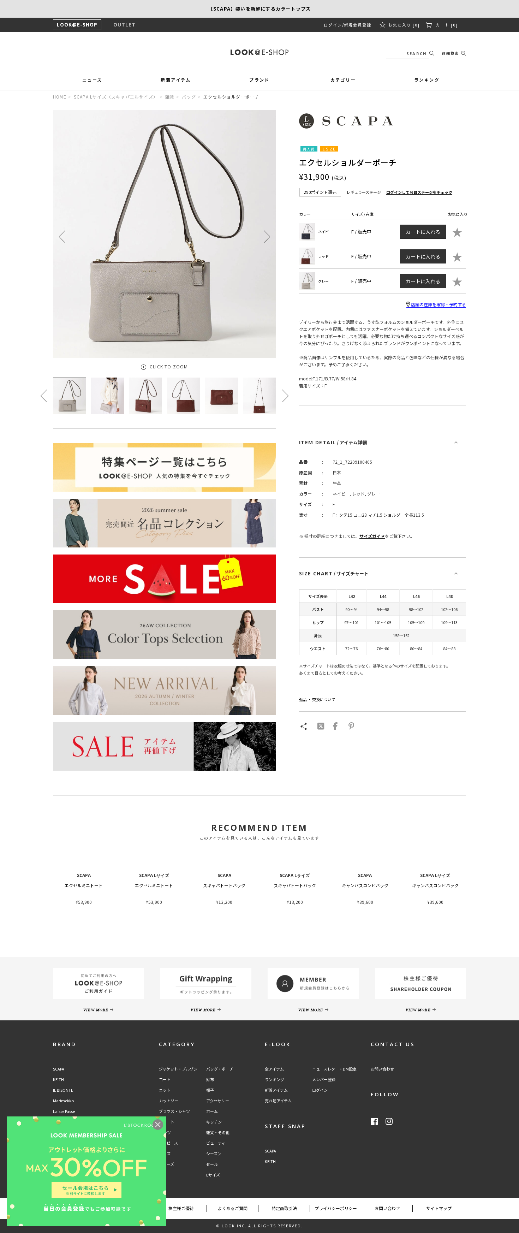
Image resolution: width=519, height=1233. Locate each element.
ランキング (274, 1079)
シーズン (213, 1154)
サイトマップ (439, 1208)
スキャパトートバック (224, 885)
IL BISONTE (63, 1090)
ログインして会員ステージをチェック (419, 192)
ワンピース (168, 1143)
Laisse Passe (64, 1111)
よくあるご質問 (232, 1208)
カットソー (168, 1101)
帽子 (210, 1090)
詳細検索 (450, 53)
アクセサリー (217, 1101)
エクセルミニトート (84, 885)
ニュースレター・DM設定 (334, 1069)
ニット (165, 1090)
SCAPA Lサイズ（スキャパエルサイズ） (116, 97)
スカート (166, 1122)
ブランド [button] (259, 80)
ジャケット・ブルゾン (178, 1069)
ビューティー (217, 1143)
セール (212, 1164)
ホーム (212, 1111)
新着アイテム (276, 1090)
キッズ (165, 1154)
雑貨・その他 (217, 1132)
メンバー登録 (323, 1079)
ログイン (333, 25)
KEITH (58, 1079)
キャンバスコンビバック (365, 885)
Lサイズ (213, 1175)
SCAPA (58, 1069)
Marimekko (63, 1101)
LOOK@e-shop (259, 52)
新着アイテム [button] (176, 80)
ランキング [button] (427, 80)
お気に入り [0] (404, 25)
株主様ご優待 (181, 1208)
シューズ (166, 1164)
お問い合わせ (382, 1069)
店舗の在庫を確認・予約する (438, 304)
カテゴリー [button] (343, 80)
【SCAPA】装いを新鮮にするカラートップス (259, 8)
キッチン (214, 1122)
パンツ (165, 1132)
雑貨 (169, 97)
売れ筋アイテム (278, 1101)
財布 (210, 1079)
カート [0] (447, 25)
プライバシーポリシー (336, 1208)
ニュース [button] (92, 80)
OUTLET (124, 24)
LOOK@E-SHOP (77, 24)
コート (165, 1079)
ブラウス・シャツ (174, 1111)
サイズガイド (372, 536)
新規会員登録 (357, 25)
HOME (59, 97)
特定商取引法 (284, 1208)
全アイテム (274, 1069)
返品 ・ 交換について (317, 699)
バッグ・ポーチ (219, 1069)
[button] (267, 236)
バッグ (189, 97)
